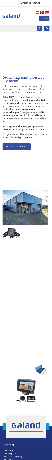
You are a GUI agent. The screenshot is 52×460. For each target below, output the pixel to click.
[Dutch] (38, 12)
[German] (47, 12)
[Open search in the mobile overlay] (47, 28)
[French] (44, 12)
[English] (41, 12)
